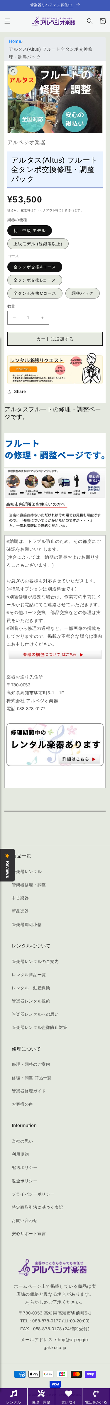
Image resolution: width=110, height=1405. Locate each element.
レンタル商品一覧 (29, 974)
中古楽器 (20, 898)
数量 (11, 306)
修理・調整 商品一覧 (32, 1077)
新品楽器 (20, 911)
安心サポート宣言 (29, 1233)
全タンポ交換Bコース (34, 280)
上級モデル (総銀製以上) (37, 243)
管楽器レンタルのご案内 (35, 961)
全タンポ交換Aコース (34, 267)
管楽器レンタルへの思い (35, 1014)
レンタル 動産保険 (31, 987)
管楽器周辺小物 (27, 924)
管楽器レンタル (27, 871)
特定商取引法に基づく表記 (37, 1207)
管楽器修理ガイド (29, 1091)
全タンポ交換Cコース (34, 293)
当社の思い (22, 1141)
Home (15, 41)
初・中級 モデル (29, 230)
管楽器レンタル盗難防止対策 (39, 1027)
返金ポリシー (25, 1181)
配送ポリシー (25, 1167)
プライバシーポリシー (33, 1194)
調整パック (83, 293)
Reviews (7, 869)
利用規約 (20, 1154)
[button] (7, 21)
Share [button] (20, 391)
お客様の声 (22, 1104)
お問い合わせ (25, 1220)
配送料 (26, 210)
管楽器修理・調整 (29, 884)
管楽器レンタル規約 (31, 1001)
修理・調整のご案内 (31, 1064)
